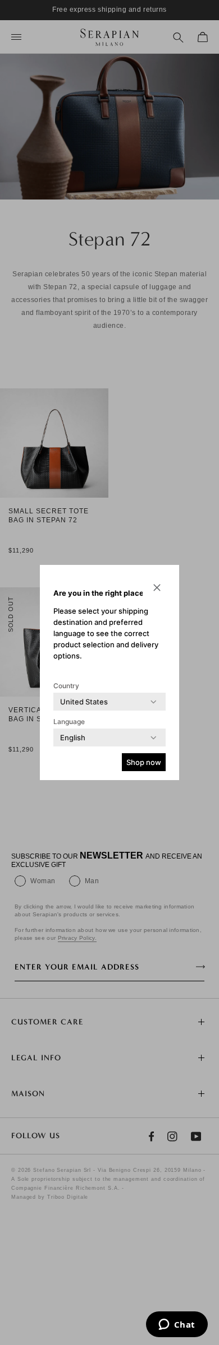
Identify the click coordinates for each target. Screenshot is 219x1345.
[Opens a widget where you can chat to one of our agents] (176, 1325)
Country (66, 685)
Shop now (143, 762)
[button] (157, 587)
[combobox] (84, 701)
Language (69, 721)
